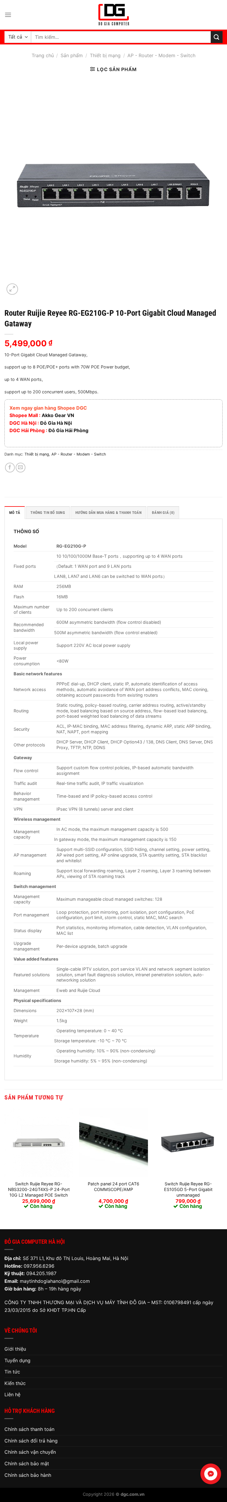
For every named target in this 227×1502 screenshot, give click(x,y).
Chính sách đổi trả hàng (31, 1441)
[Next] (222, 1164)
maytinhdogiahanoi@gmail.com (55, 1281)
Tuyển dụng (17, 1360)
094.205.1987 (41, 1273)
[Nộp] (217, 37)
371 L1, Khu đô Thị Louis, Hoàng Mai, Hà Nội (80, 1258)
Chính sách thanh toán (29, 1429)
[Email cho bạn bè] (20, 467)
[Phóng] (12, 289)
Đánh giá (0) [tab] (163, 512)
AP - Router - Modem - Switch (161, 55)
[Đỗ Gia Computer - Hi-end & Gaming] (113, 15)
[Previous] (4, 1164)
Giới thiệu (15, 1349)
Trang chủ (43, 55)
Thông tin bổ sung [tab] (47, 512)
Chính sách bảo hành (27, 1475)
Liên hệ (12, 1394)
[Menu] (8, 14)
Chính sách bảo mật (26, 1463)
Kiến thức (15, 1383)
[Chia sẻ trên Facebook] (10, 467)
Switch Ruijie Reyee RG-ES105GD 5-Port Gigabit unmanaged (188, 1189)
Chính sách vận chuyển (30, 1452)
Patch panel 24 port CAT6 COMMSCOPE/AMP (113, 1186)
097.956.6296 (39, 1266)
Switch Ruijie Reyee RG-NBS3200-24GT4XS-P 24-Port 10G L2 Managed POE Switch (39, 1189)
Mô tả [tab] (14, 512)
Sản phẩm (72, 55)
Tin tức (12, 1372)
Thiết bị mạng (105, 55)
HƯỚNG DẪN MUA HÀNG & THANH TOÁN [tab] (108, 512)
